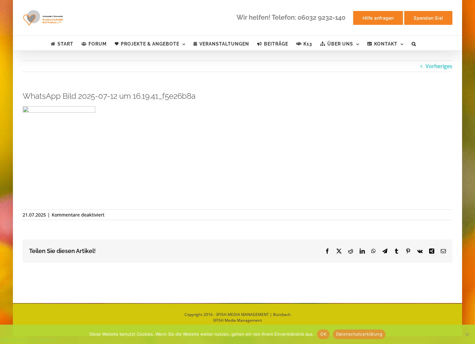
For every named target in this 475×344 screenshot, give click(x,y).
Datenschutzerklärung (359, 334)
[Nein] (467, 334)
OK (323, 334)
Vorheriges (439, 66)
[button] (414, 43)
